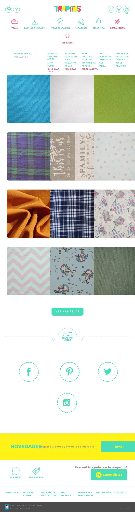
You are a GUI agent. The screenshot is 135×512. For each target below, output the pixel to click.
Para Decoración (60, 28)
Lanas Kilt (104, 60)
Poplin (85, 66)
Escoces (86, 57)
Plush (51, 66)
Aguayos (70, 53)
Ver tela (42, 98)
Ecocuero (71, 57)
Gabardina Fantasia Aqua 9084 (68, 264)
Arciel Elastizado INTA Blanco (72, 90)
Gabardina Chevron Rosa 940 (28, 263)
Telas (14, 28)
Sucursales (103, 493)
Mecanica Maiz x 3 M (28, 205)
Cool (101, 53)
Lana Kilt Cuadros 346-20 (29, 148)
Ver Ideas (70, 69)
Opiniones (11, 493)
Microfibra (88, 63)
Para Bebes (81, 28)
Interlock (122, 57)
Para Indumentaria (34, 28)
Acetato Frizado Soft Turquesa (27, 90)
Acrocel (52, 53)
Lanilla (120, 60)
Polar (68, 66)
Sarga (102, 66)
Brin (84, 53)
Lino (50, 63)
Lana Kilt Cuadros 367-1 (72, 205)
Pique (119, 63)
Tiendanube (124, 509)
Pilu (101, 63)
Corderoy (122, 53)
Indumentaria (22, 54)
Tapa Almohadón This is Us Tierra (70, 148)
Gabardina (105, 57)
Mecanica (70, 63)
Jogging (86, 60)
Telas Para (99, 28)
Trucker (121, 66)
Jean (67, 60)
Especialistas (90, 69)
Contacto (120, 493)
